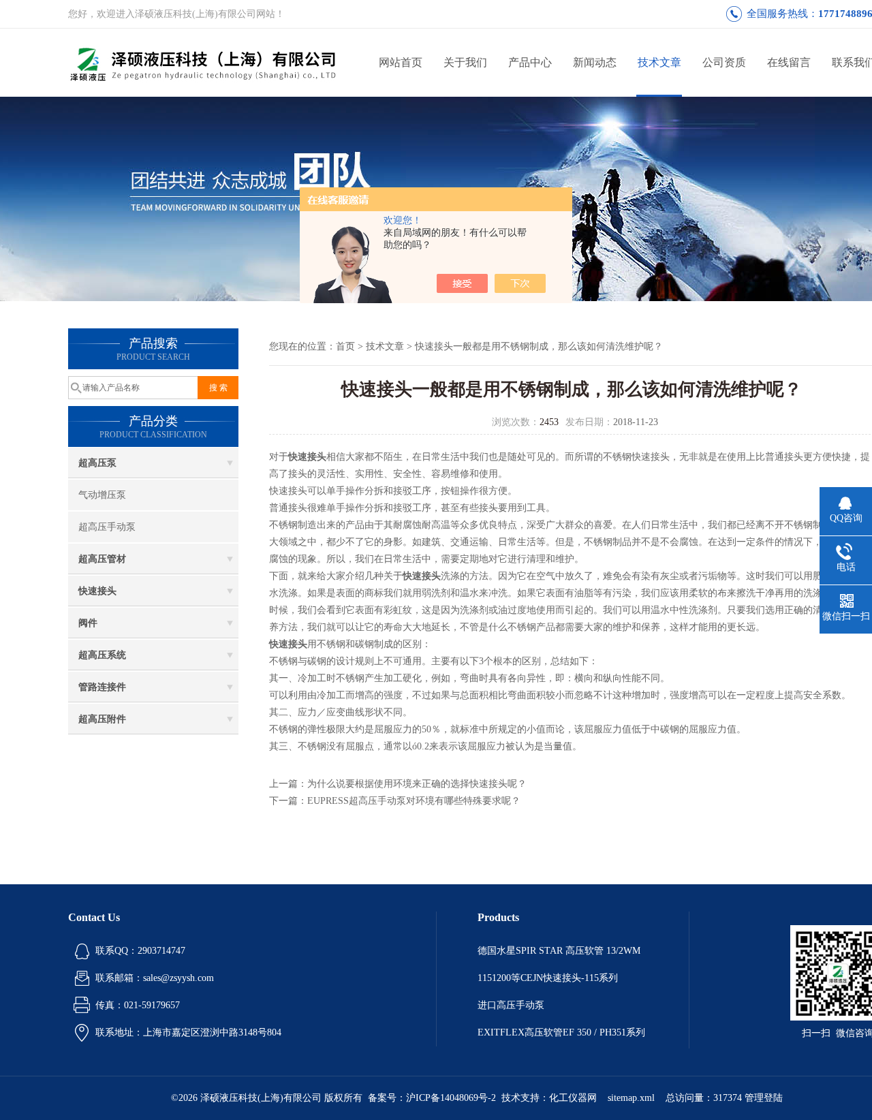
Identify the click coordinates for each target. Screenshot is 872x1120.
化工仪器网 (573, 1098)
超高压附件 (102, 719)
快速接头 (97, 591)
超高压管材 (102, 559)
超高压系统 (102, 655)
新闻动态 (595, 62)
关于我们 (465, 62)
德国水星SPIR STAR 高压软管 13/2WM (559, 951)
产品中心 (530, 62)
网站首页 (400, 62)
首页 (345, 346)
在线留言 (789, 62)
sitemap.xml (631, 1098)
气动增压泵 (102, 495)
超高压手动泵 (107, 527)
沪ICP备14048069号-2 (451, 1098)
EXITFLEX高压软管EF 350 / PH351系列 (561, 1032)
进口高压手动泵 (511, 1005)
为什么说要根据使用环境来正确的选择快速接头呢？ (417, 784)
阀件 (87, 623)
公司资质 (724, 62)
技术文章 (659, 62)
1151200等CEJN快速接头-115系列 (548, 978)
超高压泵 (97, 463)
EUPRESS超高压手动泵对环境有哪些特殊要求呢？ (413, 801)
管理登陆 (764, 1098)
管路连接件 (102, 687)
